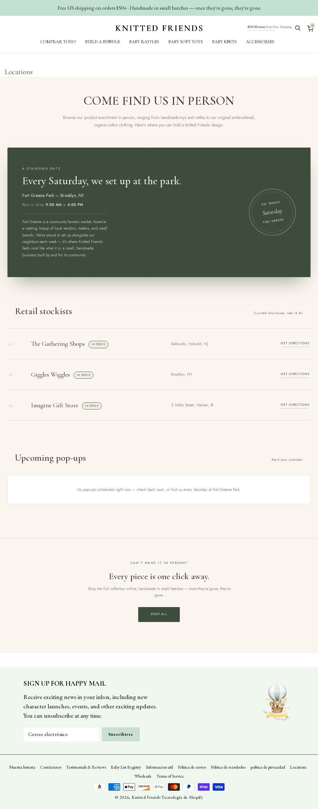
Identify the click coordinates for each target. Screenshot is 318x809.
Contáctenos (50, 767)
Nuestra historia (22, 767)
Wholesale (143, 776)
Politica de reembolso (228, 767)
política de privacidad (268, 767)
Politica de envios (192, 767)
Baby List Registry (126, 767)
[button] (298, 28)
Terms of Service (170, 776)
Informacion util (159, 767)
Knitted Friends (146, 797)
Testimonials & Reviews (86, 767)
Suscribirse (120, 734)
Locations (298, 767)
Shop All (159, 614)
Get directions (295, 343)
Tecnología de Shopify (182, 797)
